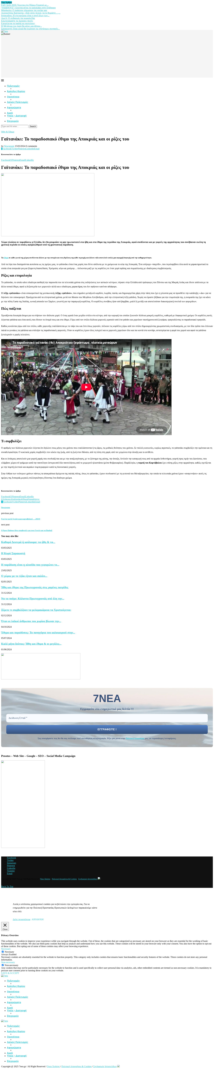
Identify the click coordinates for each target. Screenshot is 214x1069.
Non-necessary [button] (8, 962)
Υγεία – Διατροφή (16, 115)
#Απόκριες (6, 499)
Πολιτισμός (13, 86)
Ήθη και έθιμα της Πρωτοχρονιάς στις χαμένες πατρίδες (34, 587)
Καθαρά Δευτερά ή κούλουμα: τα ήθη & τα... (28, 542)
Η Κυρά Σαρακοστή (13, 553)
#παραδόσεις (33, 499)
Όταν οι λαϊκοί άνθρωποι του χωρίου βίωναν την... (31, 621)
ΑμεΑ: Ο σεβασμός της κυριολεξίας (18, 18)
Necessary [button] (6, 949)
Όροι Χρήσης (45, 879)
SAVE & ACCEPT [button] (10, 973)
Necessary (9, 952)
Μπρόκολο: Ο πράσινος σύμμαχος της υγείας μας (24, 10)
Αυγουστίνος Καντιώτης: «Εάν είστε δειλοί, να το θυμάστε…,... (30, 13)
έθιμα (6, 258)
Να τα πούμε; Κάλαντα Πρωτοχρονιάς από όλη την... (32, 598)
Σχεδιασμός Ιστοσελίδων (87, 879)
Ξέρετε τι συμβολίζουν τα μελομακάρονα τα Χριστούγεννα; (36, 609)
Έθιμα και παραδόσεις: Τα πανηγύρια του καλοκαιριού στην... (38, 632)
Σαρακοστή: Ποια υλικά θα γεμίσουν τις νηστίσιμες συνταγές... (30, 28)
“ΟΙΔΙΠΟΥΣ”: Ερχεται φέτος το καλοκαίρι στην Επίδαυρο (28, 7)
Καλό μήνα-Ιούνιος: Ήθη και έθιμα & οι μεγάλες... (31, 643)
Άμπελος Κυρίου (16, 91)
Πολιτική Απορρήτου (135, 738)
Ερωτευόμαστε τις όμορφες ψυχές (17, 21)
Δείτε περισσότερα (21, 919)
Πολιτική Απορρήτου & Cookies (64, 879)
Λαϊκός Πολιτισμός (17, 102)
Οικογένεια (13, 96)
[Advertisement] (107, 57)
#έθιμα (24, 499)
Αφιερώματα (14, 107)
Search (33, 126)
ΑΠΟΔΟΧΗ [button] (38, 919)
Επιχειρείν (13, 121)
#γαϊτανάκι (16, 499)
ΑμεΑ (10, 113)
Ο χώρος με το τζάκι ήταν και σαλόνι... (24, 575)
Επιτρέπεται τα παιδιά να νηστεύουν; (18, 23)
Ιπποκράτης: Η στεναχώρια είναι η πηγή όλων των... (25, 15)
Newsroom (9, 146)
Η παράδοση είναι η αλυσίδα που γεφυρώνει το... (30, 564)
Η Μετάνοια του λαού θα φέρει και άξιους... (21, 26)
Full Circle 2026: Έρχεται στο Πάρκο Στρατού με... (25, 5)
